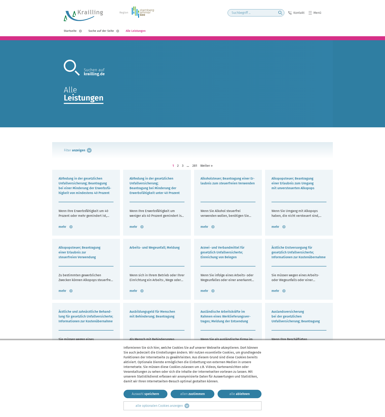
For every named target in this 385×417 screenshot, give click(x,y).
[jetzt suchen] (280, 12)
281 (194, 165)
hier (156, 348)
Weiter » (206, 166)
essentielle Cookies (219, 352)
